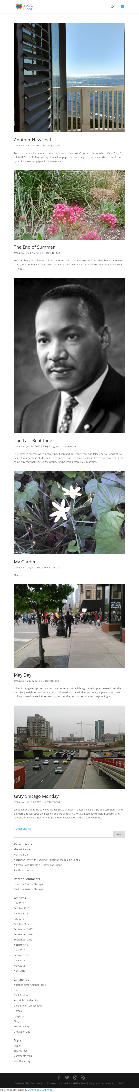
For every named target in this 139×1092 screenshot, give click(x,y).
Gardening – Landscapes (28, 1005)
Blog (45, 446)
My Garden (25, 562)
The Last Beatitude (33, 440)
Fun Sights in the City (26, 1000)
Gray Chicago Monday (36, 796)
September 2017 (23, 929)
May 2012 (19, 965)
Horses (18, 1010)
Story (17, 1021)
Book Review (21, 995)
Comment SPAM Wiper (40, 1089)
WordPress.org (22, 1061)
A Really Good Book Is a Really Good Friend (38, 865)
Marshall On (21, 854)
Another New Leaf (32, 140)
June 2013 (19, 950)
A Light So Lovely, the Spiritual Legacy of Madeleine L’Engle (47, 859)
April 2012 (19, 970)
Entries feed (21, 1050)
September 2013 (23, 939)
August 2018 (21, 913)
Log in (17, 1045)
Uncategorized (51, 145)
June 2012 (19, 960)
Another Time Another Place (30, 984)
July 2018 (19, 918)
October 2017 (21, 924)
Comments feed (23, 1055)
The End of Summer (34, 247)
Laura (20, 145)
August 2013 (21, 944)
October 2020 (21, 908)
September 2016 (23, 934)
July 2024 (19, 903)
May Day (22, 675)
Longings (54, 446)
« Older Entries (22, 828)
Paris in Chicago (34, 884)
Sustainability (21, 1026)
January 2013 (21, 955)
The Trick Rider (22, 849)
